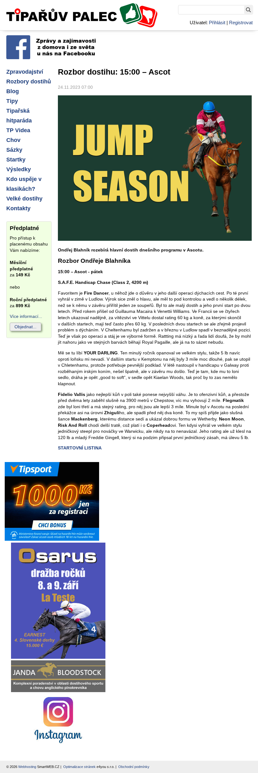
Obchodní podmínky (133, 767)
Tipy (12, 101)
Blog (12, 91)
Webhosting (27, 767)
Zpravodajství (24, 72)
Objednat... (25, 326)
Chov (13, 140)
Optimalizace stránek (79, 767)
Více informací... (26, 316)
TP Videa (18, 130)
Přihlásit (217, 22)
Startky (15, 159)
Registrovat (241, 22)
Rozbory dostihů (28, 81)
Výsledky (18, 169)
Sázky (14, 150)
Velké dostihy (24, 198)
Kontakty (18, 208)
